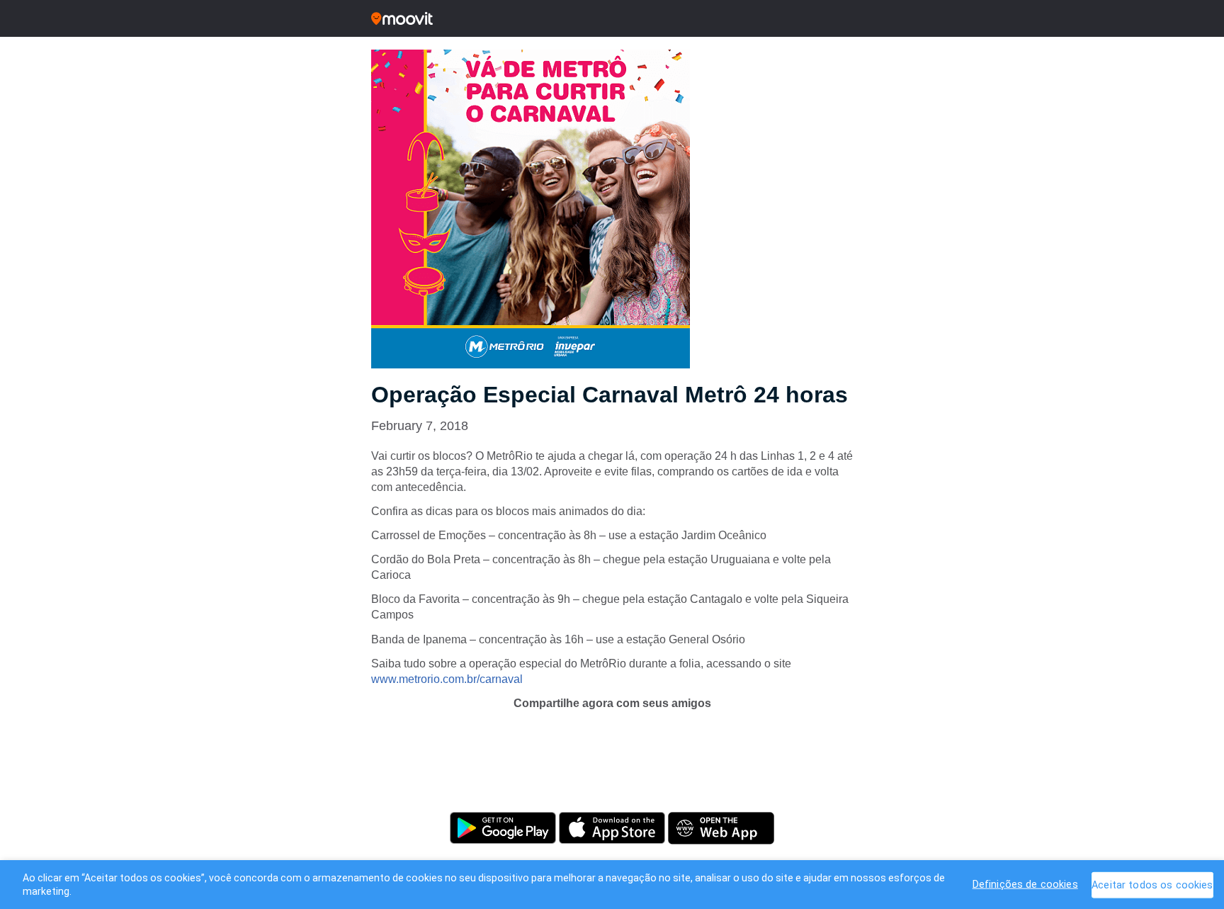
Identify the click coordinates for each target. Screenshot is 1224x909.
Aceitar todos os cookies (1152, 885)
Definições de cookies (1025, 884)
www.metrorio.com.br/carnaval (447, 679)
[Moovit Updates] (612, 18)
